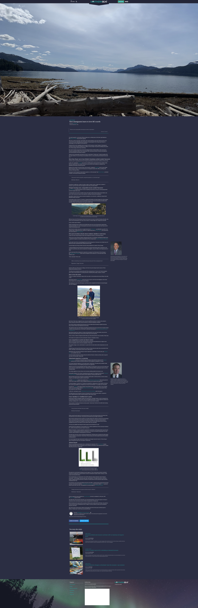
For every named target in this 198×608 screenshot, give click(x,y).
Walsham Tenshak (73, 138)
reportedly (97, 167)
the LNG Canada (87, 496)
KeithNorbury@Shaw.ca (85, 512)
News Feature (72, 120)
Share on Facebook (74, 520)
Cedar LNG (72, 497)
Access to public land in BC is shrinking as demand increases (101, 550)
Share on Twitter (84, 520)
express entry (74, 379)
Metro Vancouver (80, 231)
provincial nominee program (88, 387)
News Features (72, 584)
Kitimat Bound (100, 444)
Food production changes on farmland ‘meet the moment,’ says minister (105, 565)
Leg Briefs (71, 592)
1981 (102, 483)
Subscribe (121, 1)
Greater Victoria (98, 230)
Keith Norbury (75, 123)
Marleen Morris (101, 172)
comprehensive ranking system (94, 379)
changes (75, 386)
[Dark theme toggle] (126, 1)
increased (80, 162)
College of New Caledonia (75, 253)
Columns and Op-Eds (73, 588)
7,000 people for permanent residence (88, 391)
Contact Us (72, 594)
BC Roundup (72, 590)
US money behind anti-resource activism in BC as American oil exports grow (104, 535)
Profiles (71, 586)
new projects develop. (99, 485)
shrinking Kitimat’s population (87, 483)
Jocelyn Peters (79, 279)
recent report (72, 189)
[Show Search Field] (76, 1)
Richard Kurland (72, 359)
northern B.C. (93, 229)
